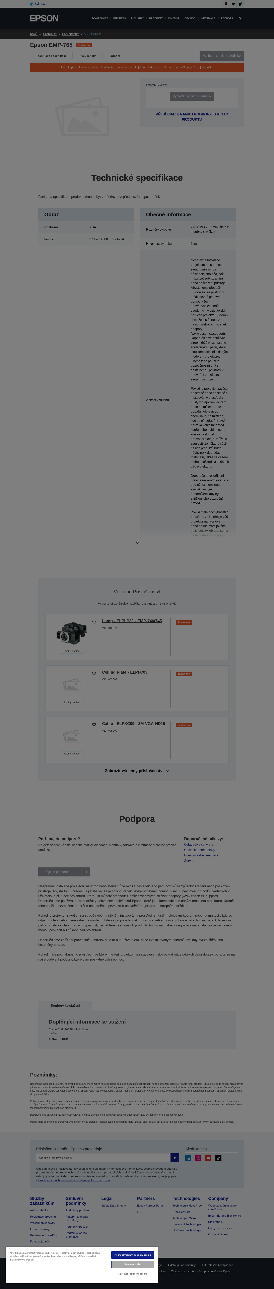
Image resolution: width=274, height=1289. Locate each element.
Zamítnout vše (132, 1264)
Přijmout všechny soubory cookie (133, 1255)
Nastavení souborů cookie (133, 1274)
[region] (82, 1265)
